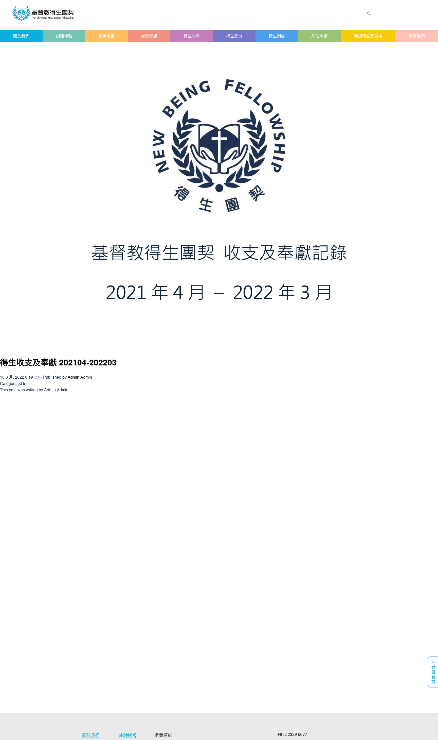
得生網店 (277, 36)
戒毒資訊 (149, 36)
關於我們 (21, 36)
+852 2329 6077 (292, 734)
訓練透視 (106, 36)
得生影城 (234, 36)
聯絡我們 (417, 36)
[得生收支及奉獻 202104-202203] (219, 347)
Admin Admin (80, 377)
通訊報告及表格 (368, 36)
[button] (433, 672)
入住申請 (319, 36)
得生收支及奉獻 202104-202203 (58, 362)
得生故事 (192, 36)
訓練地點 (64, 36)
